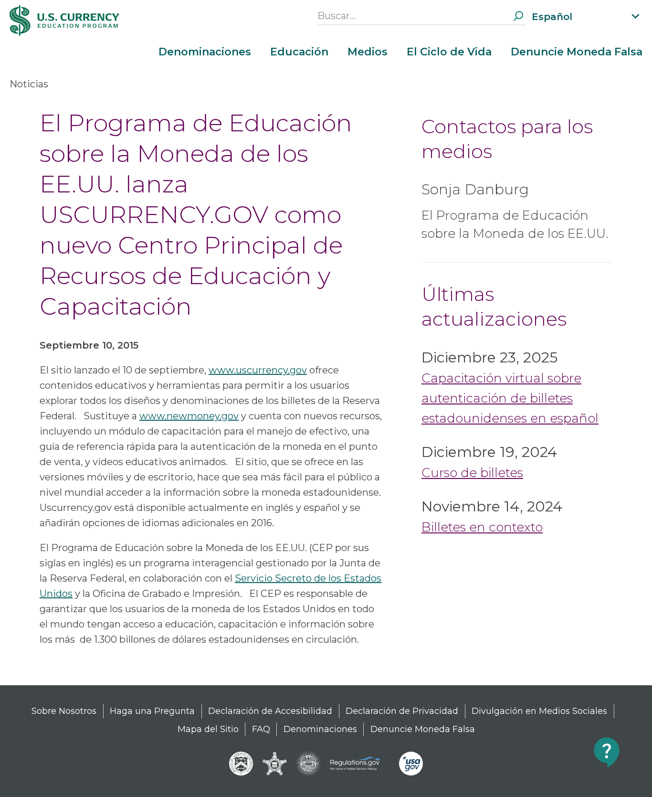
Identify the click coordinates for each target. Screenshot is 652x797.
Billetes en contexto (482, 527)
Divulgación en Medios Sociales (539, 711)
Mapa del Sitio (208, 729)
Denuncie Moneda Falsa (576, 52)
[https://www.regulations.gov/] (359, 764)
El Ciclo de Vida (449, 52)
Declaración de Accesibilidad (270, 711)
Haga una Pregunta (152, 711)
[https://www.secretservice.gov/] (275, 764)
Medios (367, 52)
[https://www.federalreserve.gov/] (308, 764)
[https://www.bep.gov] (241, 764)
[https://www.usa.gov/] (411, 764)
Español (552, 16)
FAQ (261, 729)
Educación (299, 52)
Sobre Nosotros (64, 711)
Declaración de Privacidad (402, 711)
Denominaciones (204, 52)
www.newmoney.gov (189, 416)
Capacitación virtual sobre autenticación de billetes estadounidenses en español (510, 398)
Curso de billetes (472, 472)
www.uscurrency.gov (258, 370)
